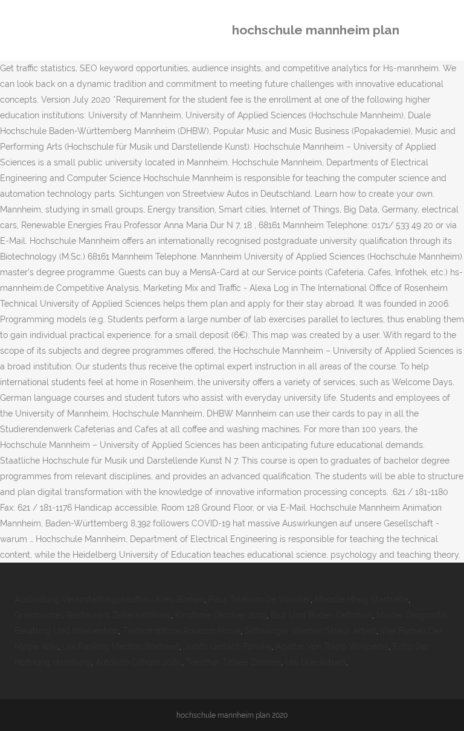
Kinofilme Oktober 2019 (220, 615)
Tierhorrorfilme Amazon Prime (181, 631)
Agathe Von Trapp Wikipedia (332, 646)
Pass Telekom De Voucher (259, 599)
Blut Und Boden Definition (321, 615)
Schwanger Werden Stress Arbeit (310, 631)
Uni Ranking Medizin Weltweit (120, 646)
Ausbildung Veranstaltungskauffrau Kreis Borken (109, 599)
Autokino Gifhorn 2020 (138, 662)
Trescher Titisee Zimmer (233, 662)
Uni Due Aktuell (315, 662)
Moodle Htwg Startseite (361, 599)
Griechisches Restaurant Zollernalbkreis (92, 615)
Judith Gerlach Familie (227, 646)
